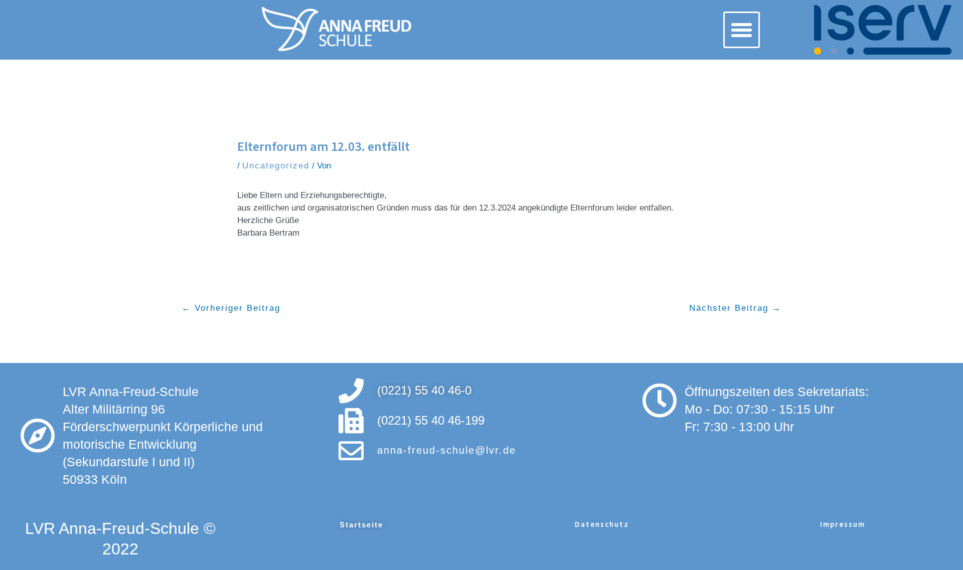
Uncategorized (275, 165)
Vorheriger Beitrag (231, 310)
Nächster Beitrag (735, 310)
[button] (741, 30)
